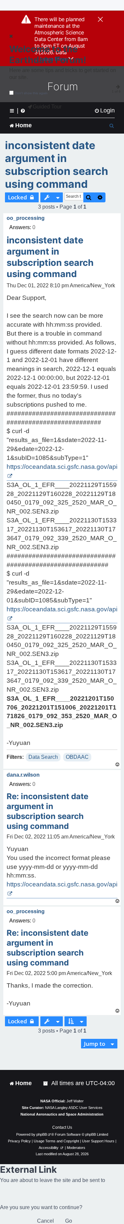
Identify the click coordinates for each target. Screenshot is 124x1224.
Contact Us (62, 1127)
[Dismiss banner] (100, 20)
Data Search (43, 757)
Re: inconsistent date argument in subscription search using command (47, 811)
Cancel (45, 1221)
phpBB (41, 1134)
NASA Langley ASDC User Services (74, 1108)
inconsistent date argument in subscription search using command (56, 164)
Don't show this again (31, 93)
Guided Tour (47, 106)
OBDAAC (77, 757)
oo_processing (26, 218)
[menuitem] (104, 110)
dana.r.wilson (23, 775)
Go (68, 1221)
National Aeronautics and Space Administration (62, 1114)
